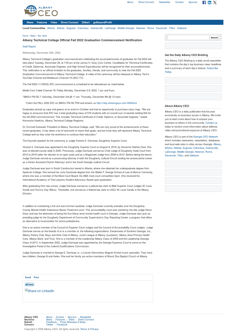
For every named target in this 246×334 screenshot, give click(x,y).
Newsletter (164, 2)
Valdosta (181, 28)
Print (36, 277)
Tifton (172, 28)
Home (25, 35)
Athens (51, 28)
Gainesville (97, 28)
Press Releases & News (73, 322)
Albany (217, 144)
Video (54, 22)
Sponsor (193, 2)
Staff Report (29, 46)
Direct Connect (146, 2)
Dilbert (86, 22)
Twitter (49, 324)
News (30, 22)
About (130, 2)
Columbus (83, 28)
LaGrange (110, 28)
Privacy (94, 329)
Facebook (62, 324)
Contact (179, 2)
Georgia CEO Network (205, 136)
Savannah (161, 28)
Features (42, 22)
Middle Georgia (126, 28)
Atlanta (60, 28)
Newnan (140, 28)
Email (28, 277)
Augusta (70, 28)
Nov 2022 (42, 35)
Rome (150, 28)
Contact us (211, 122)
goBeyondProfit (102, 22)
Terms (83, 329)
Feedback (51, 322)
